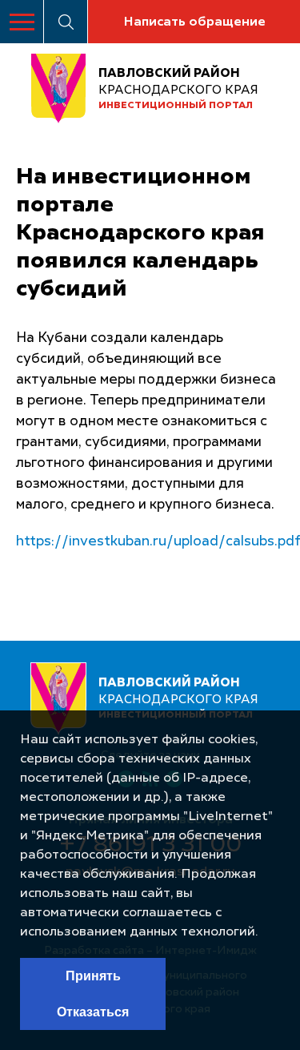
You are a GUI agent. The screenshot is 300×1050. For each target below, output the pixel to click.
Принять (93, 976)
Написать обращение (194, 22)
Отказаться (93, 1012)
